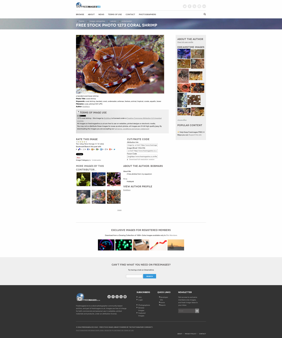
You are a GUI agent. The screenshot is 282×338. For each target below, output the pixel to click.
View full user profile (185, 42)
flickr (204, 6)
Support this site (195, 135)
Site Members (171, 235)
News (101, 14)
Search (163, 305)
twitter (185, 6)
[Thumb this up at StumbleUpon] (110, 149)
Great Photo (84, 142)
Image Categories (97, 21)
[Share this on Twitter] (114, 149)
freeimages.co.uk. (99, 308)
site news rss (117, 296)
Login (140, 300)
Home (81, 21)
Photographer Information (87, 330)
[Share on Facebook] (88, 149)
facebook (189, 6)
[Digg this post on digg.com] (83, 149)
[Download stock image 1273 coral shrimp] (120, 64)
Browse (80, 14)
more (119, 210)
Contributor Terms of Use (123, 330)
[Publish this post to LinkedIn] (101, 149)
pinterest (199, 6)
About (91, 14)
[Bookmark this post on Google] (97, 149)
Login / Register (105, 330)
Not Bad (81, 142)
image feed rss (121, 296)
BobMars (86, 106)
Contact (130, 14)
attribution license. (109, 314)
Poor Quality (79, 142)
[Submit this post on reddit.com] (105, 149)
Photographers (147, 14)
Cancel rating (77, 142)
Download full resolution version (141, 159)
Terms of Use (115, 14)
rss (194, 6)
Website (88, 297)
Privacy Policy (190, 333)
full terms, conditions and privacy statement (132, 129)
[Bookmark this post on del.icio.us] (79, 149)
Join (140, 297)
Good (82, 142)
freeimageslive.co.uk (88, 5)
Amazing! (86, 142)
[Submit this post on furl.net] (92, 149)
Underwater (127, 21)
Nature (113, 21)
